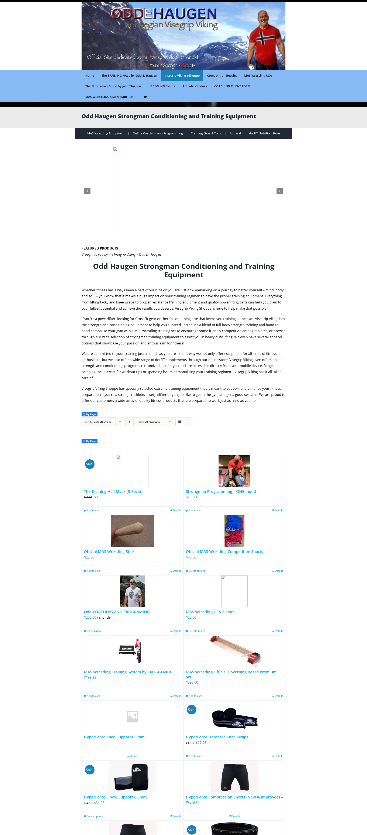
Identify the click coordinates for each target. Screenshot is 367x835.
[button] (87, 191)
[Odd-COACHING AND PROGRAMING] (132, 591)
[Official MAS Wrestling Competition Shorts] (234, 531)
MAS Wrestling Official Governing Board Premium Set (231, 674)
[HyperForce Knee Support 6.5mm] (132, 716)
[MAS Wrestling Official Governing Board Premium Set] (234, 651)
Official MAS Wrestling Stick (109, 551)
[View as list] (188, 422)
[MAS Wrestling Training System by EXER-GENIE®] (132, 651)
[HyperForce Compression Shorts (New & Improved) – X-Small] (234, 777)
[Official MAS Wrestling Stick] (132, 531)
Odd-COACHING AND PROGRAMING (117, 611)
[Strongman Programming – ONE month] (234, 471)
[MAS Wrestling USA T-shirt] (234, 591)
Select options (197, 571)
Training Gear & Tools (206, 133)
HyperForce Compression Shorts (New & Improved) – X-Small (234, 799)
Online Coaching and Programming (158, 133)
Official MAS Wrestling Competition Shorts (224, 551)
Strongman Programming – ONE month (221, 491)
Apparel (235, 133)
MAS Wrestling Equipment (106, 133)
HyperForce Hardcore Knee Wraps (217, 736)
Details (177, 510)
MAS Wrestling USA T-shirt (210, 611)
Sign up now (94, 631)
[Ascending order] (129, 422)
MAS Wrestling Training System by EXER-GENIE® (128, 671)
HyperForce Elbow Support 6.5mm (115, 797)
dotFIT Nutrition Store (264, 133)
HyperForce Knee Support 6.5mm (114, 736)
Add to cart (93, 510)
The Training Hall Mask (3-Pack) (112, 491)
